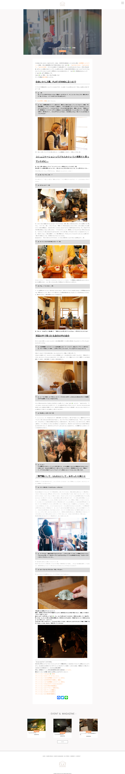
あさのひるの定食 (42, 67)
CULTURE (36, 731)
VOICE (62, 51)
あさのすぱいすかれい (76, 65)
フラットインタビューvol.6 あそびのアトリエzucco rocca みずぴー (49, 683)
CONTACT (78, 756)
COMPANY (72, 756)
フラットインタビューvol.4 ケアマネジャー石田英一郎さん (47, 687)
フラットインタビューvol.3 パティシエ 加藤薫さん (45, 689)
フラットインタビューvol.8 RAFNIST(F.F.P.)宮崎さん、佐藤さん (48, 679)
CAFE (44, 756)
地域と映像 (44, 77)
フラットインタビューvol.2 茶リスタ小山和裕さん (45, 691)
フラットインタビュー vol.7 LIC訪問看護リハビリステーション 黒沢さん (50, 681)
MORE (62, 741)
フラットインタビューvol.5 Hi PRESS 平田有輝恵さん (46, 685)
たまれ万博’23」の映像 (42, 100)
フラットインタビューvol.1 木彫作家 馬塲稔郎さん (45, 693)
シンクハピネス (68, 669)
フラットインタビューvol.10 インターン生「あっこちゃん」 (47, 675)
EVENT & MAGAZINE (58, 756)
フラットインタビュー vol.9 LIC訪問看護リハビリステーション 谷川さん (50, 677)
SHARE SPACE (49, 756)
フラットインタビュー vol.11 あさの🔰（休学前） (45, 673)
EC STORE (66, 756)
